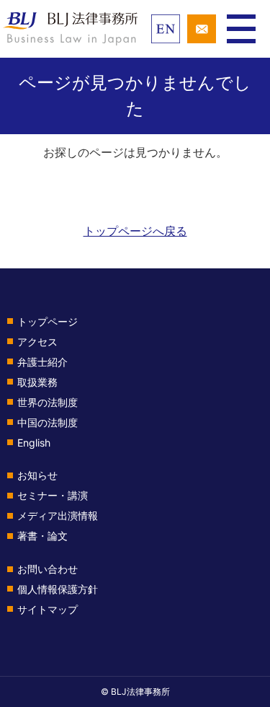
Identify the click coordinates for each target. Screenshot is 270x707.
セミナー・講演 (52, 495)
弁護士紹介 (42, 362)
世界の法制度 (47, 402)
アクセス (37, 341)
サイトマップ (47, 609)
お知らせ (37, 475)
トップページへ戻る (135, 231)
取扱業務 (37, 382)
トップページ (47, 321)
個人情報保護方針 (57, 589)
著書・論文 (42, 536)
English (33, 442)
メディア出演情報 (57, 515)
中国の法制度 (47, 422)
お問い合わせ (47, 569)
